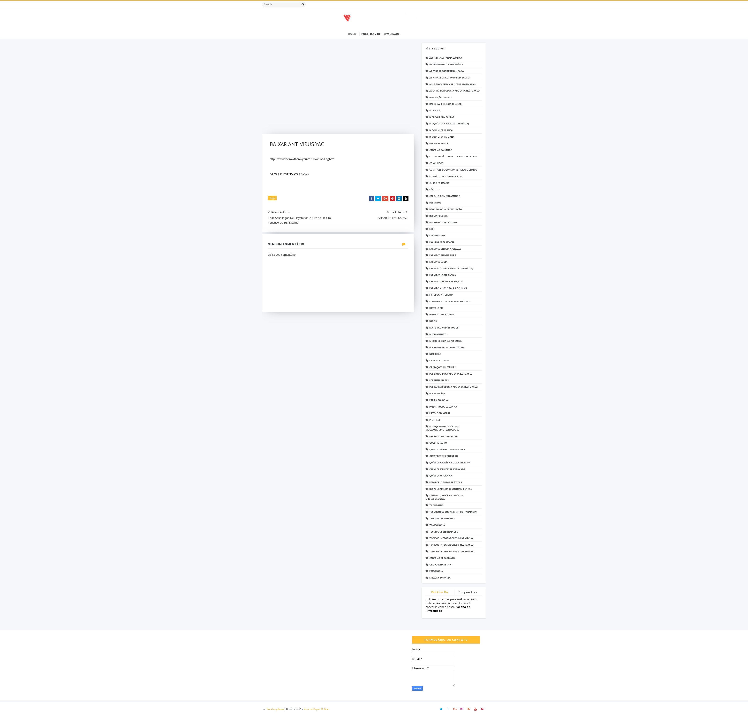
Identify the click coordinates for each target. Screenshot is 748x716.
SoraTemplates (275, 709)
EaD (431, 228)
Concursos (436, 163)
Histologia (436, 307)
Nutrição (435, 353)
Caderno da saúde (440, 150)
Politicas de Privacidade (380, 34)
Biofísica (434, 110)
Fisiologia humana (441, 294)
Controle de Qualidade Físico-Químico (453, 169)
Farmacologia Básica (442, 275)
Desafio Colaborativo (443, 222)
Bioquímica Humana (441, 136)
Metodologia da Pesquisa (445, 340)
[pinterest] (482, 709)
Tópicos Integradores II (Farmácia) (451, 544)
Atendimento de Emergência (446, 64)
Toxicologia (437, 525)
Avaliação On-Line (440, 97)
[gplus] (455, 709)
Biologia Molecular (441, 117)
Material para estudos (444, 327)
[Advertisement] (338, 88)
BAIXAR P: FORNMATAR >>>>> (289, 174)
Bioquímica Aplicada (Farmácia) (449, 123)
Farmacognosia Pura (442, 255)
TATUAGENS (436, 505)
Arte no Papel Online (316, 709)
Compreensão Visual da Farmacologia (453, 156)
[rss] (468, 709)
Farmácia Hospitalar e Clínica (448, 288)
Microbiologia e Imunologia (447, 347)
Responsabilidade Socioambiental (450, 488)
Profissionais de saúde (443, 436)
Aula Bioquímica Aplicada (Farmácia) (452, 84)
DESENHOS (435, 202)
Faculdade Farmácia (441, 242)
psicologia (436, 571)
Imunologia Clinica (441, 314)
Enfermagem (437, 235)
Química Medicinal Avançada (447, 469)
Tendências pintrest (442, 518)
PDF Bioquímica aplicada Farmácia (450, 373)
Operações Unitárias (442, 367)
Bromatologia (438, 143)
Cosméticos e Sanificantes (445, 176)
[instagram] (462, 709)
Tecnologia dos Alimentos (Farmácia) (453, 511)
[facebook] (448, 709)
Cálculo (434, 189)
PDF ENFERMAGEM (439, 380)
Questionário (438, 442)
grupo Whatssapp (440, 564)
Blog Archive (468, 592)
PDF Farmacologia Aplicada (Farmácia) (453, 386)
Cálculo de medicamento (444, 196)
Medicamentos (438, 334)
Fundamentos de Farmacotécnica (450, 301)
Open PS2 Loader (439, 360)
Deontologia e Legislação (445, 209)
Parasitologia (438, 400)
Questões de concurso (443, 455)
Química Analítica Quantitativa (449, 462)
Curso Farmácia (439, 182)
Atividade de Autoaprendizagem (449, 77)
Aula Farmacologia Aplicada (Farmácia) (454, 90)
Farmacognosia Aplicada (445, 248)
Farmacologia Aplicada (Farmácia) (451, 268)
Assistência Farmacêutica (445, 57)
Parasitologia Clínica (443, 406)
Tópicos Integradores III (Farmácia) (451, 551)
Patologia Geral (439, 413)
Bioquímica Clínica (441, 130)
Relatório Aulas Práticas (445, 482)
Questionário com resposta (447, 449)
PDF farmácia (437, 393)
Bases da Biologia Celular (445, 103)
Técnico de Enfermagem (444, 531)
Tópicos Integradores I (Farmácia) (451, 538)
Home (352, 34)
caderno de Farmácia (442, 558)
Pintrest (434, 419)
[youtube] (475, 709)
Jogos (433, 321)
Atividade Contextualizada (446, 71)
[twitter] (441, 709)
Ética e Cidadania (440, 577)
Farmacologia (438, 261)
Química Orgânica (440, 475)
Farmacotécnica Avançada (446, 281)
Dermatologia (438, 215)
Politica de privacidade (440, 592)
